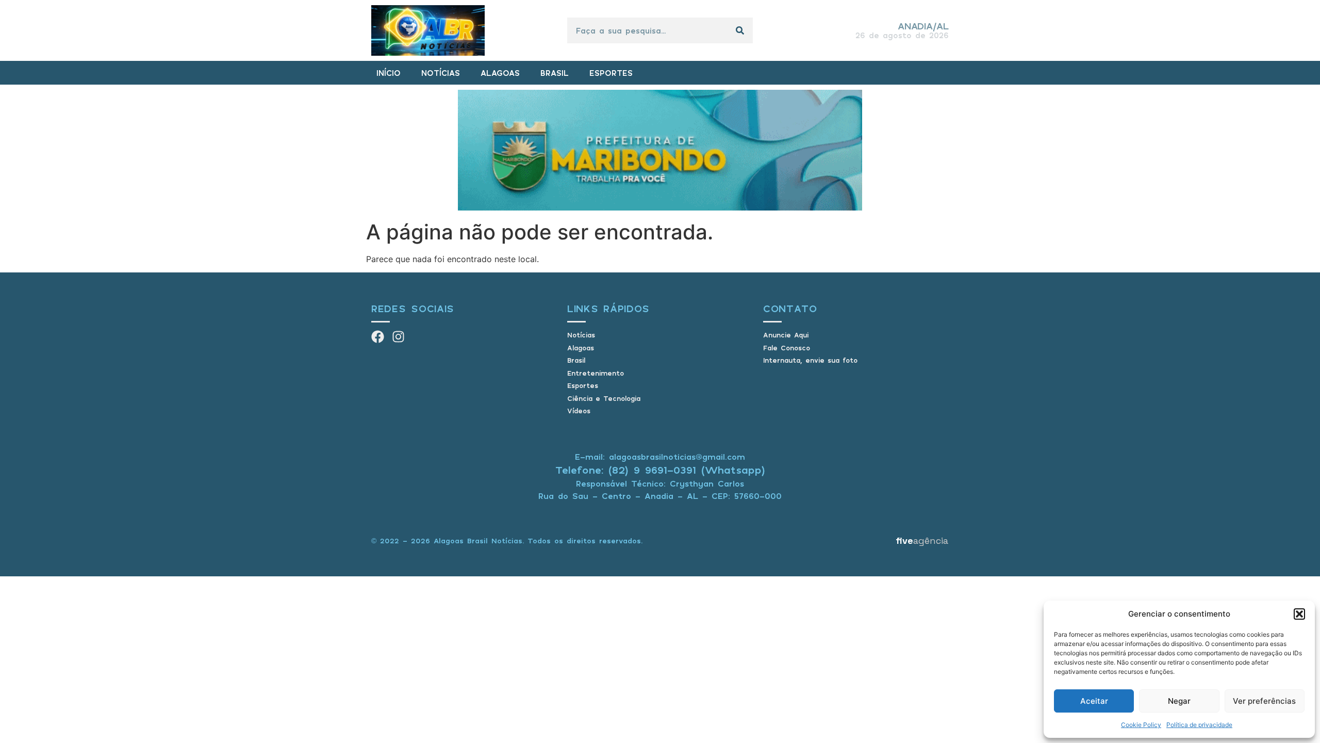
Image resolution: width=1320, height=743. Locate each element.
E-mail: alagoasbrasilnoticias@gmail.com (660, 456)
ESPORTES (611, 72)
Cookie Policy (1141, 725)
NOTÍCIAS (440, 72)
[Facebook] (377, 336)
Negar (1179, 701)
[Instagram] (398, 336)
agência (922, 540)
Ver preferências (1264, 701)
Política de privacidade (1199, 725)
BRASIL (554, 72)
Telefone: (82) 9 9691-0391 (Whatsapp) (660, 469)
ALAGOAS (500, 72)
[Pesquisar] (740, 30)
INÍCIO (388, 72)
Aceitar (1094, 701)
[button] (1299, 614)
